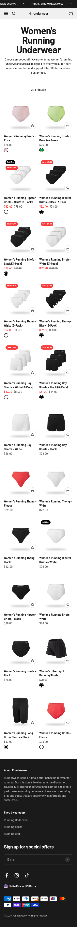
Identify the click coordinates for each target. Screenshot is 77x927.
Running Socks (13, 826)
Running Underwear (16, 820)
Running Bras (12, 833)
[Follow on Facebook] (6, 875)
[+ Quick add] (32, 125)
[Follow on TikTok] (26, 875)
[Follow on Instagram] (16, 875)
